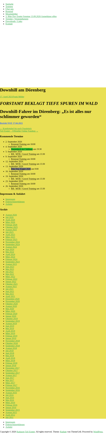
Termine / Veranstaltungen (17, 19)
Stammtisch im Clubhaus (22, 149)
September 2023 (13, 262)
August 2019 (11, 323)
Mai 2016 (10, 400)
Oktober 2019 (12, 318)
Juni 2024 (10, 249)
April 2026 (10, 220)
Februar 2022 (11, 279)
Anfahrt (9, 204)
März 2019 (10, 333)
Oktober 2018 (12, 343)
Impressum (10, 199)
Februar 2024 (11, 259)
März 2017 (10, 383)
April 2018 (10, 358)
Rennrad (9, 11)
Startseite (9, 4)
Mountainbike (12, 14)
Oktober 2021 (12, 284)
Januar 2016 (11, 407)
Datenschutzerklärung (15, 202)
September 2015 (13, 410)
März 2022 (10, 276)
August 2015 (11, 412)
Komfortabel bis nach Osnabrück (16, 128)
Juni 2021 (10, 291)
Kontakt (9, 24)
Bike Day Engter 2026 (21, 169)
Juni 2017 (10, 378)
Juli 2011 (9, 417)
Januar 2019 (11, 338)
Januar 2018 (11, 365)
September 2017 (13, 373)
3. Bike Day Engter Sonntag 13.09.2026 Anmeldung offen (31, 16)
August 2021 (11, 286)
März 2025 (10, 237)
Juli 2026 (10, 217)
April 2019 (10, 331)
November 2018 (13, 341)
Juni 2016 (10, 397)
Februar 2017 (11, 385)
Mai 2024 (10, 252)
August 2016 (11, 393)
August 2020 (11, 306)
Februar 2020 (11, 314)
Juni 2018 (10, 353)
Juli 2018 (10, 351)
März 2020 (10, 311)
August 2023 (11, 264)
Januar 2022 (11, 281)
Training (9, 6)
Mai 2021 (10, 294)
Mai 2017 (10, 380)
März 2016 (10, 402)
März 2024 (10, 257)
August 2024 (11, 247)
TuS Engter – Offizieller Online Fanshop (19, 131)
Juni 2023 (10, 267)
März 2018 (10, 360)
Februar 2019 (11, 336)
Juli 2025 (10, 232)
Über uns (10, 9)
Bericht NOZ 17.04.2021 (11, 123)
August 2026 (11, 215)
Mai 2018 (10, 355)
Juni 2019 (10, 326)
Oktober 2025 (12, 227)
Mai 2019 (10, 328)
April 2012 (10, 415)
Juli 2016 (10, 395)
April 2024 (10, 254)
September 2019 (13, 321)
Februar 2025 (11, 239)
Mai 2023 (10, 269)
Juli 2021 (10, 289)
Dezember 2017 (12, 368)
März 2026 (10, 222)
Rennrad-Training (18, 144)
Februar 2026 (11, 225)
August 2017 (11, 375)
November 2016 (13, 388)
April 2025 (10, 234)
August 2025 (11, 230)
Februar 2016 (11, 405)
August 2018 (11, 348)
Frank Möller (18, 97)
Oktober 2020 (12, 304)
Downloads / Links (14, 21)
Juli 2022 (10, 272)
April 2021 (10, 296)
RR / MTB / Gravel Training (23, 154)
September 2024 (13, 244)
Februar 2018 (11, 363)
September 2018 (13, 346)
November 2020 (13, 301)
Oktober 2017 (12, 370)
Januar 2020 (11, 316)
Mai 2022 (10, 274)
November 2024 (13, 242)
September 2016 (13, 390)
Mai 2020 (10, 309)
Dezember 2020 (12, 299)
